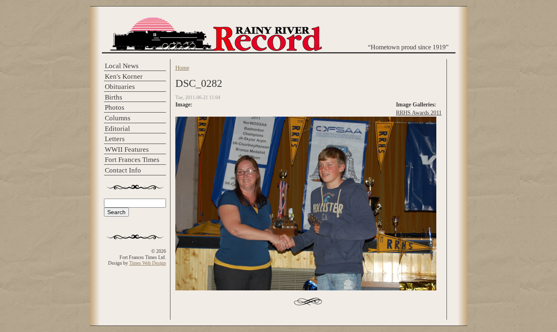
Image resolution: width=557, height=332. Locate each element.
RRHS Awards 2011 (419, 112)
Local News (122, 66)
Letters (115, 139)
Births (113, 97)
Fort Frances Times (132, 160)
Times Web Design (147, 263)
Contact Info (123, 170)
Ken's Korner (124, 76)
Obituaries (120, 87)
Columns (117, 118)
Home (182, 67)
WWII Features (127, 149)
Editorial (117, 129)
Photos (114, 107)
